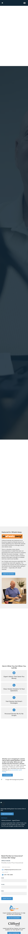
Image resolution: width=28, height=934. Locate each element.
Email (2, 891)
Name (2, 878)
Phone (2, 884)
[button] (24, 3)
